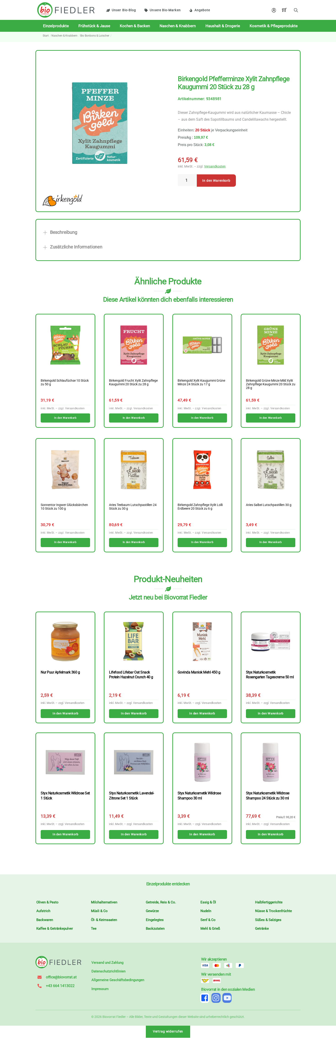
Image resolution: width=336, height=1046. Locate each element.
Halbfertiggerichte (269, 902)
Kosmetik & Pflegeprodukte (274, 26)
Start (46, 35)
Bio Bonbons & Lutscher (94, 35)
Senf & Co (208, 920)
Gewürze (152, 911)
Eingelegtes (155, 920)
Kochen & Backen (135, 26)
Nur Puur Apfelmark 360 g (60, 672)
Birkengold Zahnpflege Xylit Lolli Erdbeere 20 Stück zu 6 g (200, 507)
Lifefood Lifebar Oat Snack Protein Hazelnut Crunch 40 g (131, 674)
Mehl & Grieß (210, 928)
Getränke (262, 928)
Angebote (202, 10)
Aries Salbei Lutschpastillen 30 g (268, 505)
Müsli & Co (99, 911)
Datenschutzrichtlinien (108, 971)
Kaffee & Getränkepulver (54, 928)
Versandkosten (215, 166)
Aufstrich (43, 911)
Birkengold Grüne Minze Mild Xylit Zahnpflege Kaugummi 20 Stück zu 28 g (270, 384)
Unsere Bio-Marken (165, 10)
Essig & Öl (208, 902)
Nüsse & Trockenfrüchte (273, 911)
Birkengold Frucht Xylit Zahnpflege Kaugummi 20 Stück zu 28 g (133, 382)
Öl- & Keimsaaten (104, 920)
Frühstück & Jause (94, 26)
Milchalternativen (104, 902)
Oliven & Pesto (47, 902)
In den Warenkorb (216, 181)
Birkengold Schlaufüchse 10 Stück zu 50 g (65, 382)
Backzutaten (155, 928)
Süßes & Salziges (268, 920)
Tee (93, 928)
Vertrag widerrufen (168, 1031)
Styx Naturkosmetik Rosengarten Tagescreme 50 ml (270, 674)
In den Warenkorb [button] (65, 417)
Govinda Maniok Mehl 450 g (199, 672)
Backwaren (44, 920)
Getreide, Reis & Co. (161, 902)
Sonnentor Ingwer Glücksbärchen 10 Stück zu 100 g (64, 507)
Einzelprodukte (56, 26)
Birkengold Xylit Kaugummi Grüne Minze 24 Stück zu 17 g (201, 382)
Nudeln (205, 911)
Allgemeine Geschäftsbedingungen (117, 980)
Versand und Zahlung (107, 963)
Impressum (100, 989)
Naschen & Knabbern (178, 26)
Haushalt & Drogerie (222, 26)
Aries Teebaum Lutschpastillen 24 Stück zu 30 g (133, 507)
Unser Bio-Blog (124, 10)
